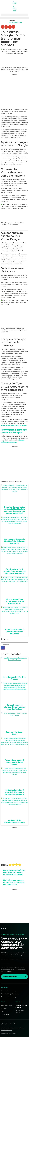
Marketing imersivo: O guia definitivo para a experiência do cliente (14, 792)
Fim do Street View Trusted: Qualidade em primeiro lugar (14, 601)
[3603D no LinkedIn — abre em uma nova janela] (2, 1023)
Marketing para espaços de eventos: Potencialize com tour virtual (13, 882)
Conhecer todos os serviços (9, 997)
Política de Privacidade (6, 1030)
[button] (14, 15)
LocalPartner (13, 1033)
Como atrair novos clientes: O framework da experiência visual (14, 707)
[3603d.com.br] (14, 6)
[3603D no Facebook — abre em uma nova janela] (14, 1023)
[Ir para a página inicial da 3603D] (5, 929)
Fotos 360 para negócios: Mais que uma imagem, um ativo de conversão (14, 872)
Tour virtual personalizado (8, 991)
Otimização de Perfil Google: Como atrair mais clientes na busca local (14, 571)
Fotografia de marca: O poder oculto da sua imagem (14, 762)
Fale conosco (5, 1014)
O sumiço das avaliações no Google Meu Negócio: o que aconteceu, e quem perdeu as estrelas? (14, 510)
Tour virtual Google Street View (10, 994)
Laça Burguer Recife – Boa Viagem (14, 678)
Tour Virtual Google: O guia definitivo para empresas (14, 631)
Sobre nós (4, 1008)
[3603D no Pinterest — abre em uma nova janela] (10, 1023)
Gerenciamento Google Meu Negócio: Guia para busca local (14, 541)
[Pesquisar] (3, 648)
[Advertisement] (14, 92)
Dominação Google (15, 22)
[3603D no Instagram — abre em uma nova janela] (6, 1023)
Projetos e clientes (6, 1005)
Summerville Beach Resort (14, 733)
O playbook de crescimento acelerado (14, 821)
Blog (2, 1011)
